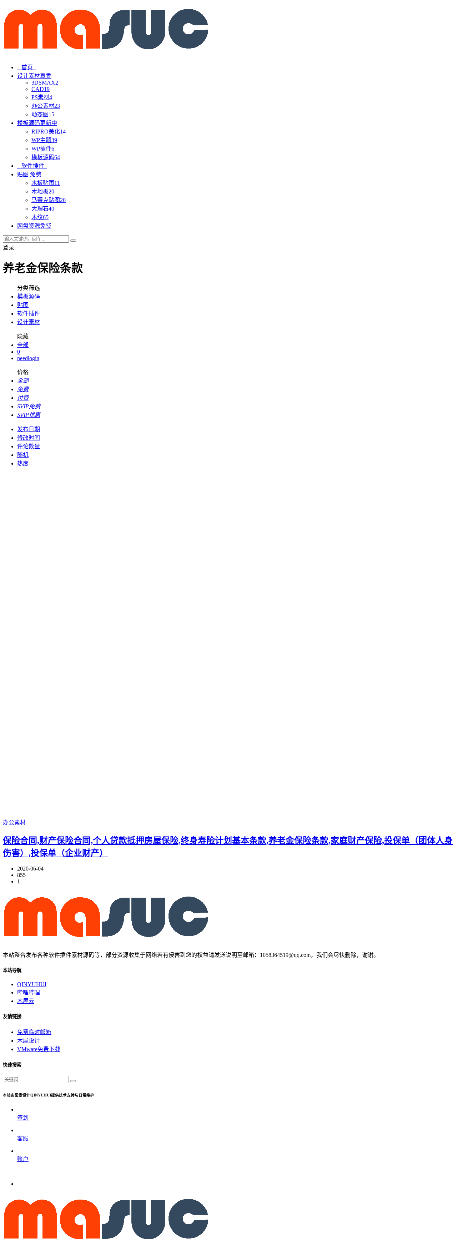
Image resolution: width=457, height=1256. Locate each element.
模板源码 (45, 157)
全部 (23, 345)
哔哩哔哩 (28, 992)
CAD (40, 89)
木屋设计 (28, 1041)
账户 (23, 1159)
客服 (23, 1138)
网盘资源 (34, 226)
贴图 (23, 305)
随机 (23, 455)
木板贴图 (45, 183)
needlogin (28, 358)
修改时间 (28, 438)
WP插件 (42, 149)
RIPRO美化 (48, 131)
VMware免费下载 (38, 1049)
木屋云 (25, 1001)
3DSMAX (44, 83)
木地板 (42, 191)
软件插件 (34, 166)
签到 (23, 1118)
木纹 (40, 217)
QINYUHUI (31, 984)
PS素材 (41, 97)
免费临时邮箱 (34, 1032)
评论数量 (28, 446)
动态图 (42, 114)
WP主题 (44, 140)
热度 (23, 463)
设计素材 (28, 322)
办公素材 (45, 106)
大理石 (42, 209)
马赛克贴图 (48, 200)
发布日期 (28, 429)
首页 (28, 67)
